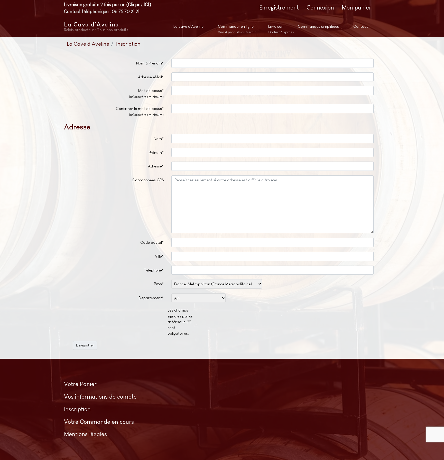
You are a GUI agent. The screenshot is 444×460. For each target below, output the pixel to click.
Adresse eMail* (151, 77)
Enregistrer (85, 345)
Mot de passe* (146, 93)
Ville (159, 256)
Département (151, 298)
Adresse (156, 166)
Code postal (152, 242)
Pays (159, 283)
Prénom (156, 152)
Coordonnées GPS (148, 180)
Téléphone (154, 270)
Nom (159, 138)
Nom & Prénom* (150, 63)
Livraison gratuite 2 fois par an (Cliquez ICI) (107, 4)
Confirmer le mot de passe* (140, 111)
